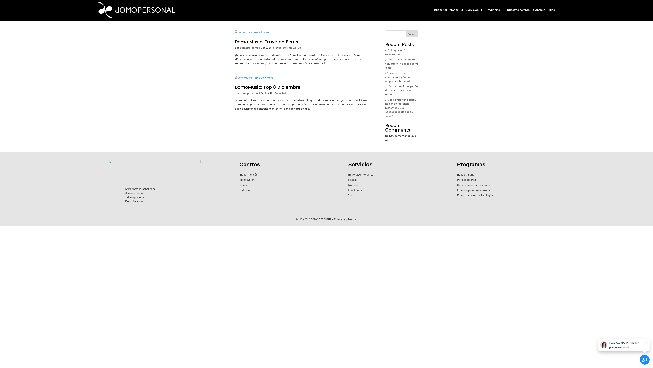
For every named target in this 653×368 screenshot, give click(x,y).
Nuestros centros (518, 10)
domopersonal (249, 47)
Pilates (352, 179)
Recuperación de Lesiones (473, 185)
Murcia (243, 185)
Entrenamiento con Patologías (475, 195)
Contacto (539, 10)
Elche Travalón (248, 174)
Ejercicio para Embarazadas (474, 190)
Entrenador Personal (445, 10)
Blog (552, 10)
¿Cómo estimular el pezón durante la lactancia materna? (401, 90)
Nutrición (353, 185)
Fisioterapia (355, 190)
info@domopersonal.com (139, 189)
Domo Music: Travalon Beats (266, 42)
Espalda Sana (465, 174)
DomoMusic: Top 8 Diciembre (267, 87)
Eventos (281, 47)
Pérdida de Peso (467, 179)
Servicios (472, 10)
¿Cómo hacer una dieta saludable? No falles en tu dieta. (401, 64)
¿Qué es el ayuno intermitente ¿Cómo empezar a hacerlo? (397, 77)
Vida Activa (294, 47)
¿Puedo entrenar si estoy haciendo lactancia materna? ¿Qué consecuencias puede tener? (400, 108)
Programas (493, 10)
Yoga (351, 195)
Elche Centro (247, 179)
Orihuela (244, 190)
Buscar (412, 34)
